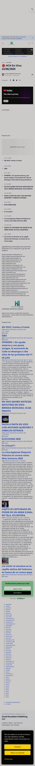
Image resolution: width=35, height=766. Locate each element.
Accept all (17, 747)
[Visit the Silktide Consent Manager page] (28, 759)
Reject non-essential (17, 753)
